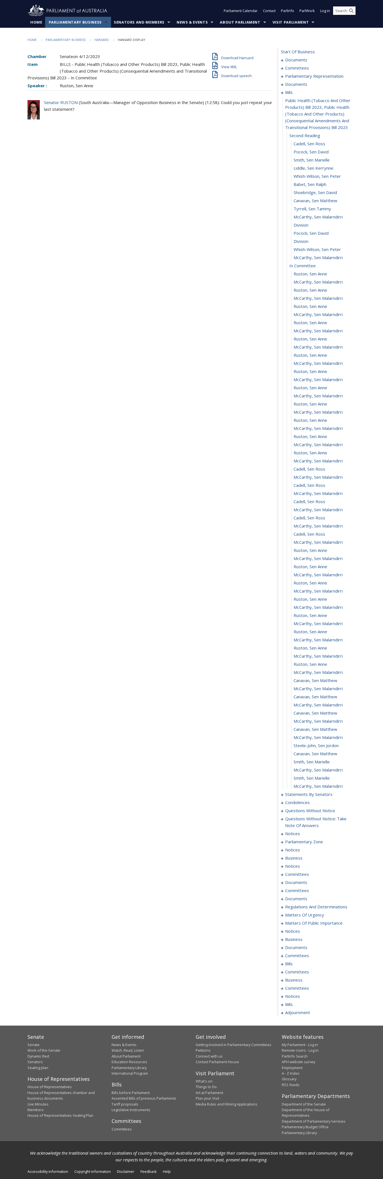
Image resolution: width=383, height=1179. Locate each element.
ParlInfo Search (295, 1056)
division (301, 225)
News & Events (192, 22)
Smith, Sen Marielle (312, 160)
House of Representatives (49, 1086)
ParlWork (307, 10)
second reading (304, 135)
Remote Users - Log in (300, 1050)
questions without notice (310, 810)
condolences (297, 802)
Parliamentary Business (75, 22)
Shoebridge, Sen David (315, 192)
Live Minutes (38, 1104)
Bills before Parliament (131, 1092)
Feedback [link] (148, 1171)
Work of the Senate (43, 1050)
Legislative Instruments (131, 1109)
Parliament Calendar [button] (241, 10)
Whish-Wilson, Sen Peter (317, 176)
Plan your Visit (207, 1098)
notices (292, 833)
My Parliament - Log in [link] (300, 1044)
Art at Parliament (209, 1092)
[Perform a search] (351, 10)
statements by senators (309, 794)
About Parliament (240, 22)
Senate (33, 1044)
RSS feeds (290, 1084)
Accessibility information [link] (47, 1171)
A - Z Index (290, 1073)
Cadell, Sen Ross (309, 143)
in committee (302, 265)
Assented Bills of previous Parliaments (144, 1098)
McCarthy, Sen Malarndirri (318, 217)
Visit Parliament (291, 22)
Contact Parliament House (217, 1061)
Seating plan (37, 1067)
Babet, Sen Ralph (310, 184)
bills (289, 92)
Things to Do (206, 1086)
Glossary (289, 1078)
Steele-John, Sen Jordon (316, 745)
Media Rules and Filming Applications (226, 1104)
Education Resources (129, 1061)
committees (297, 68)
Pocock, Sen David (311, 152)
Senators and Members (139, 22)
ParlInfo (287, 10)
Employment (292, 1067)
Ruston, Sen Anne (310, 274)
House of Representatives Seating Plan (60, 1115)
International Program (130, 1073)
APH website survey (298, 1061)
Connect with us (209, 1056)
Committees (122, 1129)
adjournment (297, 1012)
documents (296, 60)
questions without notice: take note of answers (316, 822)
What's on (204, 1081)
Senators (35, 1061)
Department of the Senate (304, 1104)
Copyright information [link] (92, 1171)
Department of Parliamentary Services (313, 1121)
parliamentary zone (304, 841)
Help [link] (167, 1171)
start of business (298, 51)
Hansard (101, 40)
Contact (269, 10)
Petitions (203, 1050)
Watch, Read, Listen (128, 1050)
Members (35, 1109)
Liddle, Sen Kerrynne (313, 168)
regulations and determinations (316, 906)
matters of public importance (314, 923)
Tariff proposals (125, 1104)
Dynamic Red (38, 1056)
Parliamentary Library (129, 1067)
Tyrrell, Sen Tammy (312, 208)
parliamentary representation (314, 76)
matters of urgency (304, 915)
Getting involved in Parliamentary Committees (233, 1044)
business (294, 858)
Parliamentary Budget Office (305, 1126)
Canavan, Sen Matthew (315, 200)
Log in (325, 10)
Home (36, 22)
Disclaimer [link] (125, 1171)
